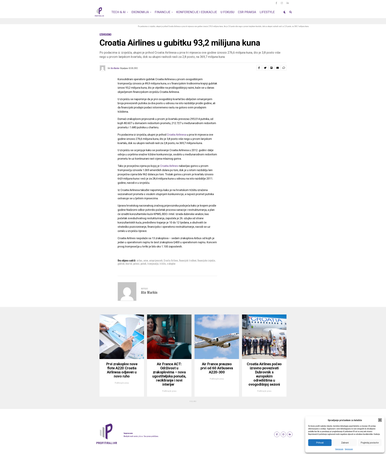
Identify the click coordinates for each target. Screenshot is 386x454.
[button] (379, 420)
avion (145, 260)
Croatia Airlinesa (176, 134)
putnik (143, 263)
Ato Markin (115, 68)
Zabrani (345, 442)
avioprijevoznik (156, 260)
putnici (136, 263)
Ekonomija (140, 12)
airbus (139, 260)
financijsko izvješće (206, 260)
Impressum (339, 449)
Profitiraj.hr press (122, 382)
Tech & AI (118, 12)
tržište (163, 263)
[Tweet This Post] (265, 68)
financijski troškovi (187, 260)
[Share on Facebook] (259, 68)
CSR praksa (247, 12)
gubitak (121, 263)
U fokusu (227, 12)
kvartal (129, 263)
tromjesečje (152, 263)
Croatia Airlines (169, 165)
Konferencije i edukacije (196, 12)
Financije (162, 12)
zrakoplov (171, 263)
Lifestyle (267, 12)
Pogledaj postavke (370, 442)
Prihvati (320, 442)
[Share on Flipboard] (271, 68)
